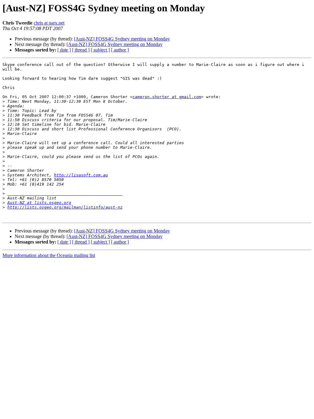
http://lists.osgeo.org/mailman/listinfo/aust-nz (65, 207)
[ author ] (120, 49)
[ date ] (64, 49)
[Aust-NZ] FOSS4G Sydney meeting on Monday (122, 38)
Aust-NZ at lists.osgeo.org (39, 202)
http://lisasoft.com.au (81, 175)
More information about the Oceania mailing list (48, 255)
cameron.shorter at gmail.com (166, 96)
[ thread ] (81, 49)
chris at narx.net (49, 22)
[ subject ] (100, 49)
